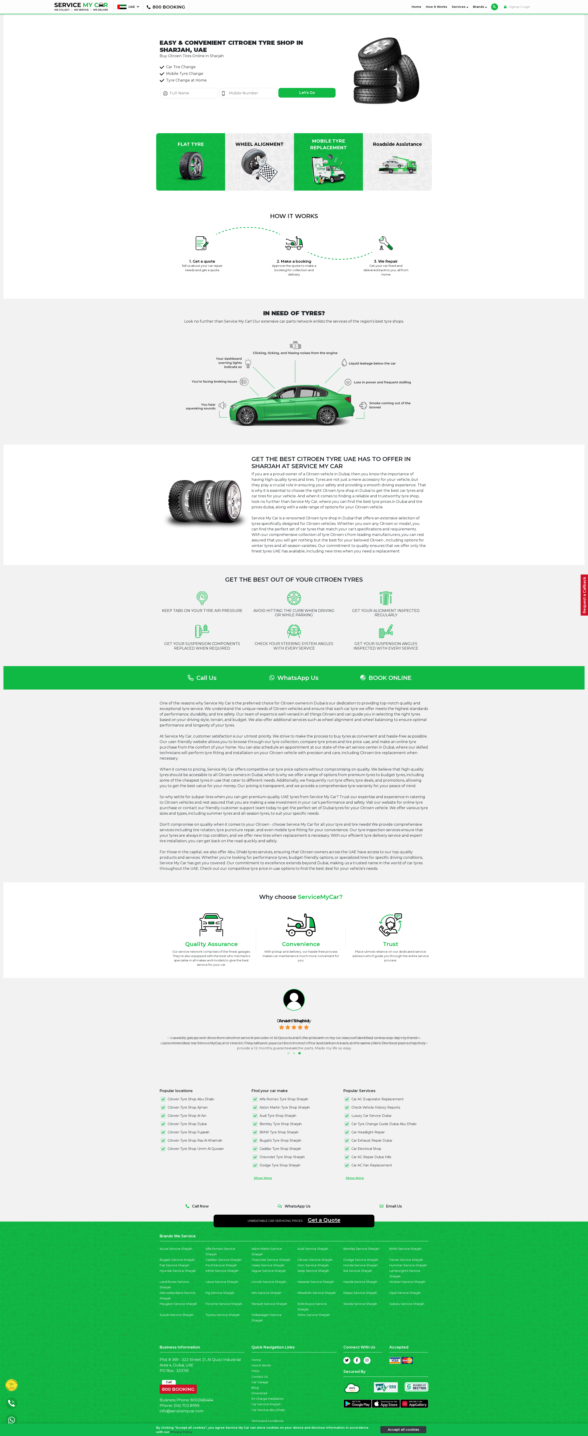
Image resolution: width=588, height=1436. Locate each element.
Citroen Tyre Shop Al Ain (187, 1116)
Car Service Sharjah (266, 1404)
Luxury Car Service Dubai (371, 1116)
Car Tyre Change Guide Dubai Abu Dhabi (383, 1124)
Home (417, 6)
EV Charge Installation (268, 1398)
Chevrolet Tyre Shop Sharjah (282, 1157)
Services (459, 6)
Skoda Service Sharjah (360, 1304)
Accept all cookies (403, 1430)
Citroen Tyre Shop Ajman (188, 1107)
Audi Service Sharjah (312, 1248)
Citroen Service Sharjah (315, 1259)
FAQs (255, 1371)
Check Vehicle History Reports (375, 1107)
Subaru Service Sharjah (406, 1304)
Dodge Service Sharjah (360, 1259)
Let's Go (307, 92)
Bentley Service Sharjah (361, 1248)
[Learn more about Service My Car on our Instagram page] (367, 1360)
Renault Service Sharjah (269, 1304)
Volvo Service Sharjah (313, 1315)
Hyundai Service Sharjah (178, 1271)
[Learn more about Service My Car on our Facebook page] (356, 1360)
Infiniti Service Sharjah (222, 1271)
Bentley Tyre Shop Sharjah (281, 1124)
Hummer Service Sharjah (408, 1265)
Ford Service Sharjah (221, 1265)
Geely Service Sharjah (268, 1265)
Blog (255, 1387)
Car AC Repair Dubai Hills (371, 1157)
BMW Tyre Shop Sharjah (279, 1132)
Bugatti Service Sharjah (177, 1259)
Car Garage (260, 1382)
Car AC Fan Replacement (371, 1165)
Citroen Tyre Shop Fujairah (188, 1132)
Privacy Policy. (181, 1432)
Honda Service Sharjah (360, 1265)
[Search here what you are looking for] (494, 6)
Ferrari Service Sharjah (406, 1259)
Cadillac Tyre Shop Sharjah (280, 1149)
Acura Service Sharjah (176, 1248)
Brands (479, 6)
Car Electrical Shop (366, 1149)
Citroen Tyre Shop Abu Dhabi (191, 1099)
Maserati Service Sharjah (315, 1282)
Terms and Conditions (267, 1421)
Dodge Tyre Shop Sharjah (280, 1165)
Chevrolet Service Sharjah (271, 1259)
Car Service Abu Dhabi (268, 1410)
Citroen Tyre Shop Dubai (187, 1124)
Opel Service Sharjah (405, 1293)
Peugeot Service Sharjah (178, 1304)
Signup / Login (519, 6)
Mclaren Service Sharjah (407, 1282)
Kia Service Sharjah (357, 1271)
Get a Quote (324, 1220)
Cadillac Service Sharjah (223, 1259)
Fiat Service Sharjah (174, 1265)
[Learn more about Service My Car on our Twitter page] (346, 1360)
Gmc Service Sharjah (313, 1265)
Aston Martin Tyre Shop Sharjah (285, 1107)
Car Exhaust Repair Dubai (371, 1140)
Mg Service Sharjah (220, 1293)
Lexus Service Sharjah (222, 1282)
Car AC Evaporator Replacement (377, 1099)
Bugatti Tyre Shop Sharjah (280, 1140)
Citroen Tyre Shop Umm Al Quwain (196, 1149)
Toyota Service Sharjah (223, 1315)
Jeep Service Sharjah (313, 1271)
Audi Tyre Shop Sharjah (278, 1116)
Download (259, 1393)
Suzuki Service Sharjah (176, 1315)
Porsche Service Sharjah (224, 1304)
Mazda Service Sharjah (360, 1282)
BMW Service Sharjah (405, 1248)
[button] (288, 1053)
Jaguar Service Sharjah (269, 1271)
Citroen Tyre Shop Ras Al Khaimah (195, 1140)
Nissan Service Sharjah (360, 1293)
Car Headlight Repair (368, 1132)
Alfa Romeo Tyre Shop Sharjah (284, 1099)
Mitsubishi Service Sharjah (316, 1293)
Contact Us (260, 1376)
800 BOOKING (178, 1388)
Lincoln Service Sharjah (269, 1282)
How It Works (436, 6)
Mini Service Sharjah (266, 1293)
